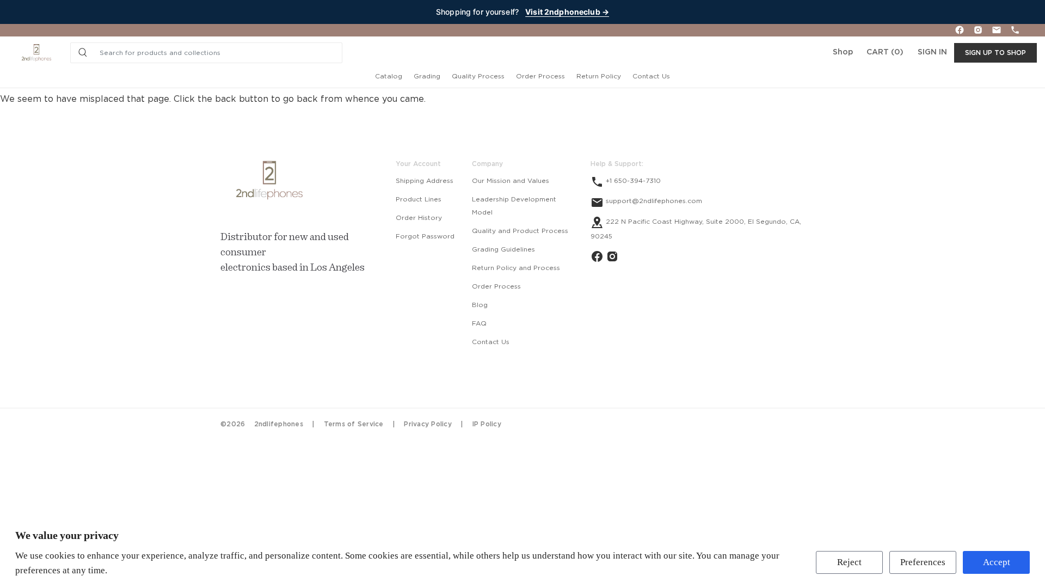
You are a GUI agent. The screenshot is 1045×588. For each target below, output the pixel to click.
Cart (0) (884, 52)
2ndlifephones (278, 424)
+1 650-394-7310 (632, 180)
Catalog (388, 76)
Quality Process (478, 76)
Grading (427, 76)
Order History (419, 218)
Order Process (540, 76)
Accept (996, 562)
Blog (480, 305)
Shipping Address (424, 180)
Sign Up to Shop (995, 53)
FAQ (479, 323)
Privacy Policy (428, 424)
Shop (843, 52)
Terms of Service (354, 424)
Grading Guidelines (503, 249)
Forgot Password (425, 236)
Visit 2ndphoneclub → (567, 11)
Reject (849, 562)
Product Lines (418, 199)
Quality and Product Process (520, 231)
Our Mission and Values (510, 180)
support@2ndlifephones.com (653, 201)
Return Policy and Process (516, 268)
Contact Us (651, 76)
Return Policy (598, 76)
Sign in (932, 52)
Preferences (922, 562)
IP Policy (486, 424)
